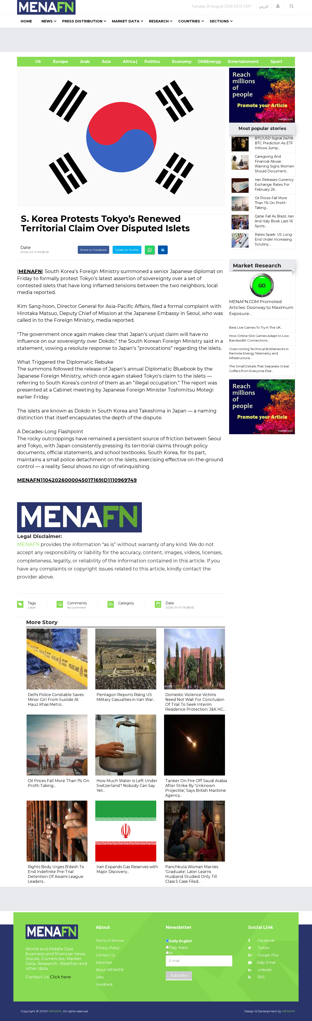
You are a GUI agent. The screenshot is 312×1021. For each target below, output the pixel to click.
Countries (189, 21)
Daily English (180, 941)
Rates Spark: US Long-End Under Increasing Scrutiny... (274, 239)
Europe (60, 61)
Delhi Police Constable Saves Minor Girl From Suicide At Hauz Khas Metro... (56, 699)
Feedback (104, 984)
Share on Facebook (93, 250)
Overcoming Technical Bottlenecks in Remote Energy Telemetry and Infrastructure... (259, 353)
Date (25, 247)
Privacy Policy (107, 948)
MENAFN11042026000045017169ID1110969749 (77, 480)
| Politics (151, 61)
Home (26, 21)
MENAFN (30, 271)
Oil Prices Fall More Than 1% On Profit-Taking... (271, 203)
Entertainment (235, 61)
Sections (219, 21)
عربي (264, 6)
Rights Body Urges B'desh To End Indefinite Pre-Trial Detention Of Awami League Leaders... (56, 874)
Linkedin (264, 970)
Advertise (104, 962)
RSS (261, 977)
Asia (106, 61)
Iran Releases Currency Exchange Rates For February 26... (274, 184)
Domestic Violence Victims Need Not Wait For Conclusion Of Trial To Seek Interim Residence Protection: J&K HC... (195, 702)
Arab (85, 61)
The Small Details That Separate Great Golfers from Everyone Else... (259, 368)
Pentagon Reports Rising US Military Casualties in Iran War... (126, 697)
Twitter (263, 948)
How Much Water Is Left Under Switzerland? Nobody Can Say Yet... (127, 785)
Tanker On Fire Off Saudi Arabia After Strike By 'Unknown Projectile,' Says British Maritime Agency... (196, 788)
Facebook (265, 940)
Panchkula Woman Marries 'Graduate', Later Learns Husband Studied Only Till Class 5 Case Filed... (191, 874)
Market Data (125, 21)
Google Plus (267, 955)
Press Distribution (82, 21)
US (32, 61)
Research (159, 21)
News (47, 21)
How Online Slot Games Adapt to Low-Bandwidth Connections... (259, 338)
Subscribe (179, 975)
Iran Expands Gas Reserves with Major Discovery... (127, 869)
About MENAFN (110, 970)
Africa (128, 61)
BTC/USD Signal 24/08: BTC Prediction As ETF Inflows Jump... (274, 143)
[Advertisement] (158, 40)
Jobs (100, 977)
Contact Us (105, 955)
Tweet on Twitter (127, 250)
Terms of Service (110, 940)
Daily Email (266, 962)
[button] (278, 6)
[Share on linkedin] (163, 249)
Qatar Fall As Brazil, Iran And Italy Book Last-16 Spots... (274, 221)
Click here (60, 976)
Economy (182, 61)
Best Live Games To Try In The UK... (256, 327)
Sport (273, 61)
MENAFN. (55, 1011)
